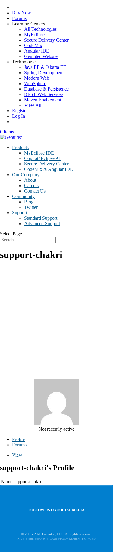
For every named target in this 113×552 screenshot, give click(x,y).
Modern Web (36, 78)
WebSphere (35, 83)
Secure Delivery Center (46, 40)
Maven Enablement (42, 99)
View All (32, 105)
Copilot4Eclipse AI (42, 158)
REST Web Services (43, 94)
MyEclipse (34, 34)
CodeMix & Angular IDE (48, 169)
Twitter (31, 207)
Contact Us (35, 190)
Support (19, 212)
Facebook (55, 497)
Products (20, 147)
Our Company (25, 174)
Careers (31, 185)
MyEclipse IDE (39, 152)
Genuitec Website (41, 56)
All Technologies (40, 29)
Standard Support (40, 218)
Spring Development (44, 72)
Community (23, 196)
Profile (18, 439)
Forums (19, 18)
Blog (28, 201)
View (17, 455)
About (30, 180)
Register (20, 110)
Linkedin (68, 497)
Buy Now (21, 12)
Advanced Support (42, 223)
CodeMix (33, 45)
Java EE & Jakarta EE (45, 67)
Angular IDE (36, 50)
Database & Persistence (46, 88)
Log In (18, 116)
